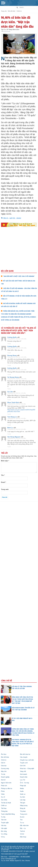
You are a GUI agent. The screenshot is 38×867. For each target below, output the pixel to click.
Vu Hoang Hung (13, 377)
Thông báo (4, 811)
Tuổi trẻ (22, 831)
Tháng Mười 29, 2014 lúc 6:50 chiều (16, 429)
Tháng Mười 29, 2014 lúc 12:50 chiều (16, 369)
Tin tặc (3, 774)
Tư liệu (3, 817)
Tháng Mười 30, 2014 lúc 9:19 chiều (16, 438)
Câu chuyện (23, 757)
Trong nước (23, 814)
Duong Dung (12, 355)
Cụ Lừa (10, 391)
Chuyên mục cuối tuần (27, 760)
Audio (22, 791)
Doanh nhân (23, 777)
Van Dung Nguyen (13, 437)
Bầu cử (5, 218)
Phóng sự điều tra (6, 788)
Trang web (5, 489)
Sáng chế (23, 771)
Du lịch (22, 817)
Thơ (21, 820)
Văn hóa (3, 825)
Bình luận (5, 461)
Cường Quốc (12, 337)
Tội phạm (23, 811)
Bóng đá (22, 808)
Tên (3, 475)
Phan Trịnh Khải (13, 402)
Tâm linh (3, 820)
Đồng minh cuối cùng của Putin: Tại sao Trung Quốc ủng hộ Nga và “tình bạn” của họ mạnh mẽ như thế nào (22, 700)
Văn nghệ (4, 828)
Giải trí (3, 763)
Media (22, 788)
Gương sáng (5, 768)
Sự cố (3, 797)
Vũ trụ (3, 837)
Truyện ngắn (5, 822)
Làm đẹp (22, 800)
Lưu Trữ (22, 780)
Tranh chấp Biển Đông (8, 814)
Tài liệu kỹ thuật (6, 803)
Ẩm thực (3, 754)
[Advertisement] (19, 253)
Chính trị (19, 11)
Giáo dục (4, 765)
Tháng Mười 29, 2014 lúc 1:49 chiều (16, 393)
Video (3, 794)
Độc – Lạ (23, 828)
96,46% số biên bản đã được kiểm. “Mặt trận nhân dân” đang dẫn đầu (17, 22)
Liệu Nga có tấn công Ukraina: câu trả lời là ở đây (22, 687)
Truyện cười (24, 763)
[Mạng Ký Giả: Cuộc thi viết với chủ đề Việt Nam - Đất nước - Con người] (19, 225)
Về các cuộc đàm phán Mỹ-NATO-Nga (22, 719)
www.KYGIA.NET (22, 854)
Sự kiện (22, 797)
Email (3, 482)
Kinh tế (3, 780)
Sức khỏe (4, 800)
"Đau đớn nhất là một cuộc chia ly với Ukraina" (19, 276)
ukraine (18, 218)
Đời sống (4, 831)
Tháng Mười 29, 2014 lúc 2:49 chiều (16, 404)
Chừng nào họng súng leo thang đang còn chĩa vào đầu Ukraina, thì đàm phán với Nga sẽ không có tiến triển (23, 732)
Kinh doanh (23, 774)
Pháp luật (23, 785)
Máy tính (3, 771)
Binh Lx (10, 428)
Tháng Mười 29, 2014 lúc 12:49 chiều (16, 339)
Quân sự (22, 794)
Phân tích (4, 785)
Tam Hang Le (12, 417)
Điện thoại (23, 837)
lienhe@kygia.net (10, 858)
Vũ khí (22, 834)
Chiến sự (4, 805)
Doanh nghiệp (5, 777)
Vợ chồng (4, 834)
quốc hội (12, 218)
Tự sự (22, 822)
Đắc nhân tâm (24, 825)
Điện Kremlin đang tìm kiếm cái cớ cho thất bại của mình (23, 709)
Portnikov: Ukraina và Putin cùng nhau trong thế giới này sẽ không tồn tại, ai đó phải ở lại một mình (23, 743)
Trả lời (9, 343)
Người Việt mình (6, 783)
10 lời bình (6, 31)
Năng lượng (23, 805)
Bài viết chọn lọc (25, 754)
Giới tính (22, 765)
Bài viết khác (11, 11)
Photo (3, 791)
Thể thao (3, 808)
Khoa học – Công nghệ (27, 768)
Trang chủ (4, 11)
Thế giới (22, 803)
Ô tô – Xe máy (24, 783)
